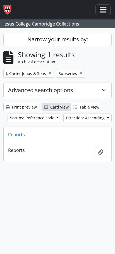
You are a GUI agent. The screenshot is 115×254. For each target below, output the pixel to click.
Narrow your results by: (57, 39)
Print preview (24, 107)
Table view (88, 107)
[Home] (9, 10)
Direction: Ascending (86, 117)
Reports (16, 135)
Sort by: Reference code (33, 117)
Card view (59, 107)
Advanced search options (40, 90)
